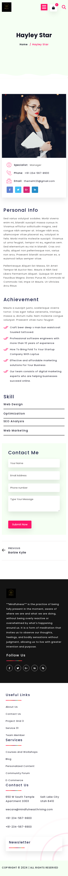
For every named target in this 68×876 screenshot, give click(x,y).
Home (24, 44)
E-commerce (14, 780)
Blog (8, 759)
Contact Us (13, 714)
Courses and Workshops (22, 752)
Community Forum (18, 773)
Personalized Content (20, 766)
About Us (12, 706)
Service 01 (12, 728)
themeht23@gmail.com (39, 181)
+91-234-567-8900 (37, 173)
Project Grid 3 (15, 721)
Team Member (15, 735)
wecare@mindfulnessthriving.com (29, 809)
